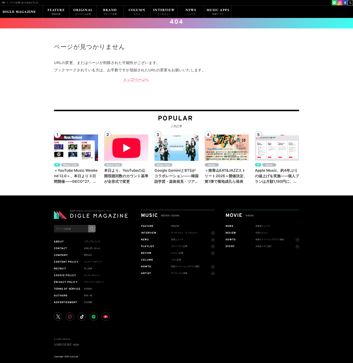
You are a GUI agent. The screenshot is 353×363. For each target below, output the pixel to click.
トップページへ (136, 79)
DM (3, 2)
